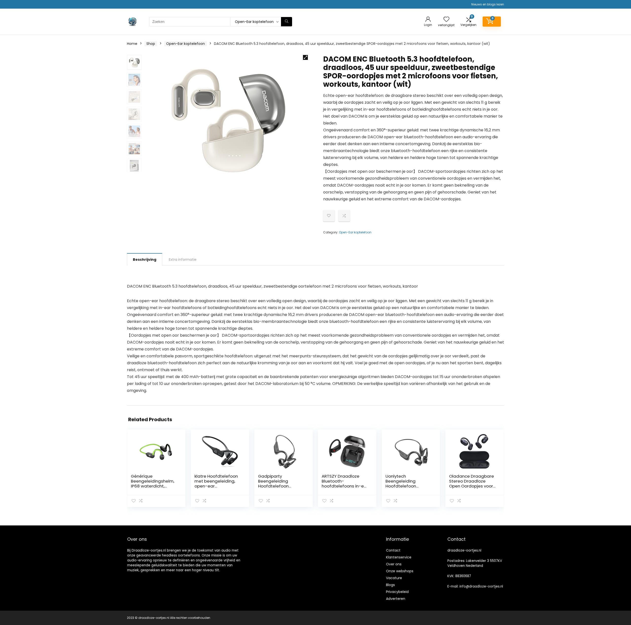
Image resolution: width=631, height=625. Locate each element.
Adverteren (395, 598)
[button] (305, 57)
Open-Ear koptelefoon (185, 43)
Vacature (394, 577)
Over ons (394, 564)
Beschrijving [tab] (144, 259)
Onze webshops (399, 571)
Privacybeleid (397, 591)
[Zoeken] (286, 21)
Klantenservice (398, 557)
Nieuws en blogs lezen (487, 4)
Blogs (390, 584)
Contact (393, 550)
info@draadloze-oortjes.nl (481, 586)
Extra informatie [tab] (182, 259)
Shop (150, 43)
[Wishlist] (446, 20)
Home (132, 43)
